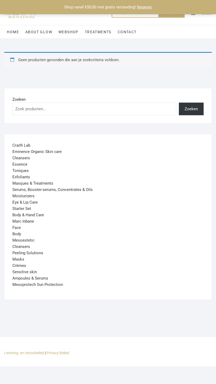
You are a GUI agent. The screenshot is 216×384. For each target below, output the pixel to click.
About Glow (38, 32)
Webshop (68, 32)
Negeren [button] (144, 7)
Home (13, 32)
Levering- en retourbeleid (24, 353)
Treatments (98, 32)
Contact (127, 32)
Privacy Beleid (58, 353)
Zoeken (19, 99)
